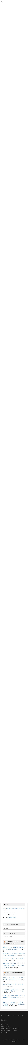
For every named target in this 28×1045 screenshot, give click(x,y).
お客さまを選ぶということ (9, 963)
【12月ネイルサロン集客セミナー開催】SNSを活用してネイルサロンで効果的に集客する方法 (14, 1004)
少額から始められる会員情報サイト (10, 1028)
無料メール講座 (5, 1026)
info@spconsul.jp (12, 917)
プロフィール (4, 1024)
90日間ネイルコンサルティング (9, 1030)
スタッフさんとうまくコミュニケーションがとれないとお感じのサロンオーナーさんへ (13, 990)
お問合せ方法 (4, 1032)
